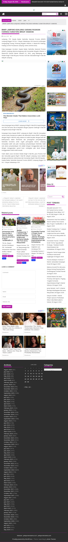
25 (33, 379)
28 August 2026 (7, 227)
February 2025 (8, 408)
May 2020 (7, 529)
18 (33, 376)
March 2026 (7, 380)
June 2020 (7, 527)
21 (41, 376)
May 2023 (7, 453)
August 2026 (8, 369)
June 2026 (7, 374)
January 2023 (8, 461)
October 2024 (8, 416)
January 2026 (8, 384)
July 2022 (6, 474)
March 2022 (7, 483)
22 (25, 379)
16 (28, 376)
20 (39, 376)
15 (25, 376)
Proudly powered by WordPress (22, 539)
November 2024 (9, 414)
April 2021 (7, 506)
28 (41, 379)
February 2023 (8, 459)
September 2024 (9, 419)
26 (36, 379)
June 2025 (7, 399)
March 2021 (7, 508)
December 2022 (9, 463)
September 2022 (9, 470)
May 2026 (7, 376)
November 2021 (9, 491)
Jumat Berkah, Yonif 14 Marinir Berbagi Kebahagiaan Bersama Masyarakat (56, 290)
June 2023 (7, 451)
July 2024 (6, 423)
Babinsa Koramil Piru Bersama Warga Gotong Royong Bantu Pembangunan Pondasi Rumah (56, 269)
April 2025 (7, 404)
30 (28, 382)
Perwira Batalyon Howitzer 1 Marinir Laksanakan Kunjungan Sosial (56, 262)
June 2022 (7, 476)
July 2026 (6, 372)
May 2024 (7, 427)
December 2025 (9, 387)
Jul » (30, 387)
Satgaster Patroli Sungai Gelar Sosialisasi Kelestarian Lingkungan (56, 254)
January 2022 (8, 487)
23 (28, 379)
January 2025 (8, 410)
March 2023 (7, 457)
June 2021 (7, 502)
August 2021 (8, 497)
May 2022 (7, 478)
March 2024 (7, 431)
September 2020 (9, 521)
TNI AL (4, 192)
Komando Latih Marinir (22, 260)
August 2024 (8, 421)
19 (36, 376)
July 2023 (6, 448)
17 (31, 376)
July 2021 (6, 500)
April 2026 (7, 378)
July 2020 (6, 525)
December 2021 (9, 489)
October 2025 (8, 391)
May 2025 (7, 401)
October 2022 (8, 468)
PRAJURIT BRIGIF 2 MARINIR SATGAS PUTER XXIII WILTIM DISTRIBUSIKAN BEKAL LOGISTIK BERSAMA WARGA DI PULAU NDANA (35, 202)
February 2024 (8, 433)
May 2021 (7, 504)
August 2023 (8, 446)
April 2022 (7, 480)
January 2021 (8, 512)
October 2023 (8, 442)
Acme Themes (51, 539)
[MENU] (66, 14)
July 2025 (6, 397)
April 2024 (7, 429)
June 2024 (7, 425)
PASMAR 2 (10, 256)
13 (39, 373)
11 (33, 373)
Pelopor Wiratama (8, 229)
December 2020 (9, 515)
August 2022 (8, 472)
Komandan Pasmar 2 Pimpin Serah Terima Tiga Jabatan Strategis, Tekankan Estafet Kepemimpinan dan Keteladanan (55, 245)
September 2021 (9, 495)
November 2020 (9, 517)
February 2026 (8, 382)
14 (41, 373)
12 (36, 373)
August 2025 (8, 395)
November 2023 (9, 440)
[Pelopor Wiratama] (3, 13)
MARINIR (5, 256)
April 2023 (7, 455)
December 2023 (9, 438)
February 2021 (8, 510)
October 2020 (8, 519)
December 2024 (9, 412)
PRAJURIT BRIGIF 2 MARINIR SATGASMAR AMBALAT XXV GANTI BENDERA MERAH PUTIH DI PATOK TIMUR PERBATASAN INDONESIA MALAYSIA (12, 202)
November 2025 (9, 389)
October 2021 (8, 493)
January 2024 (8, 436)
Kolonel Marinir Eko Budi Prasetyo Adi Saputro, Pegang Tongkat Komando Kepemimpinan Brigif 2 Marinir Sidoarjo (56, 281)
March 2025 (7, 406)
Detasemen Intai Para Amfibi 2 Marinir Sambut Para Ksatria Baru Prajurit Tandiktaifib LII (56, 222)
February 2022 (8, 485)
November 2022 (9, 465)
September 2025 (9, 393)
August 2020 (8, 523)
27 (39, 379)
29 (25, 382)
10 (31, 373)
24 (31, 379)
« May (26, 387)
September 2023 (9, 444)
